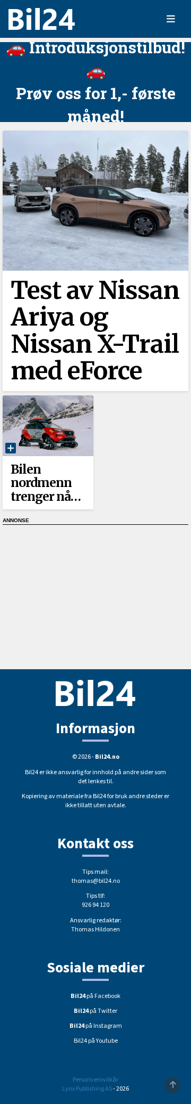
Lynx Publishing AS (87, 1088)
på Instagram (96, 1025)
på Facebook (95, 996)
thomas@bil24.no (96, 881)
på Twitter (95, 1011)
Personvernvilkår (95, 1079)
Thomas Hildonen (95, 929)
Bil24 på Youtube (96, 1040)
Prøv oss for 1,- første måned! (96, 104)
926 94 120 (95, 905)
